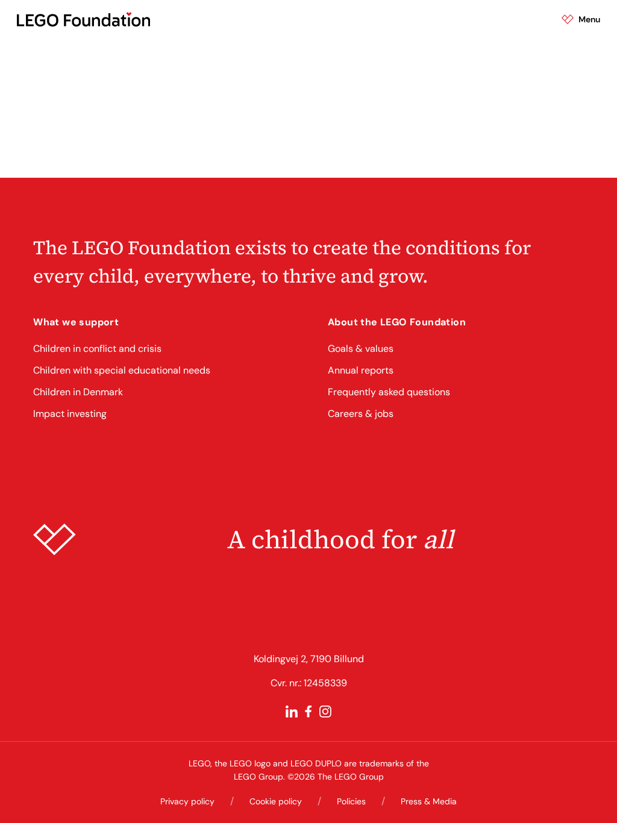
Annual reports (360, 370)
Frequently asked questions (389, 392)
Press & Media (429, 801)
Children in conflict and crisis (97, 348)
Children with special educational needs (121, 370)
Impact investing (70, 413)
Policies (351, 801)
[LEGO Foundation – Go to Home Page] (83, 19)
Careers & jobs (360, 413)
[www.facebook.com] (308, 712)
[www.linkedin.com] (292, 712)
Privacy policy (187, 801)
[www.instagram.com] (325, 712)
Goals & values (360, 348)
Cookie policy (275, 801)
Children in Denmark (78, 392)
